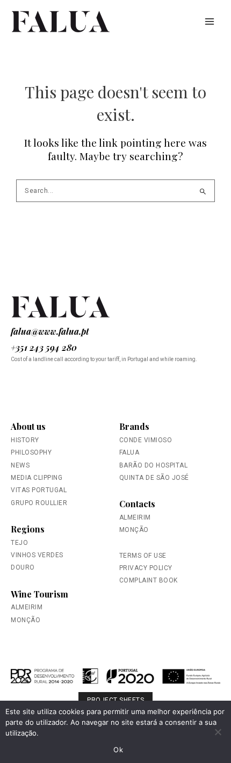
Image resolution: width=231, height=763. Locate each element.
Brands (134, 426)
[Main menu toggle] (209, 21)
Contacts (137, 503)
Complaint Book (148, 580)
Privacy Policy (145, 568)
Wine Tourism (39, 594)
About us (28, 426)
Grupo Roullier (39, 503)
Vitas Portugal (39, 490)
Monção (25, 620)
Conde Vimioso (145, 440)
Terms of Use (143, 555)
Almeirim (26, 607)
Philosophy (31, 452)
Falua (129, 452)
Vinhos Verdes (37, 555)
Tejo (19, 542)
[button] (115, 681)
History (25, 440)
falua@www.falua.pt (50, 331)
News (20, 465)
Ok (118, 749)
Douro (23, 567)
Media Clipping (36, 477)
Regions (28, 529)
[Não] (217, 731)
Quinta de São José (154, 477)
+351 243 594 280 (44, 347)
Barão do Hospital (153, 465)
